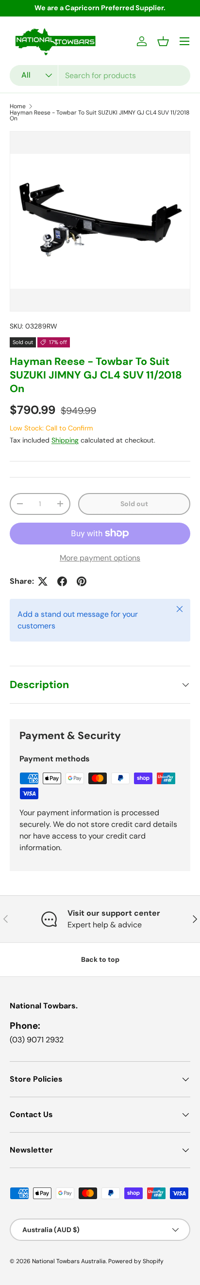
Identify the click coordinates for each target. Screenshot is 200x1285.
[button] (163, 41)
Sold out (134, 503)
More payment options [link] (100, 558)
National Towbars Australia (69, 1261)
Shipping (65, 440)
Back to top (100, 959)
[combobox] (100, 75)
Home (18, 106)
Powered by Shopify (136, 1261)
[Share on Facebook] (62, 581)
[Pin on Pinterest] (81, 581)
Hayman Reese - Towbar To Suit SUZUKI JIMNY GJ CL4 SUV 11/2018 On (99, 115)
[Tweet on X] (42, 581)
